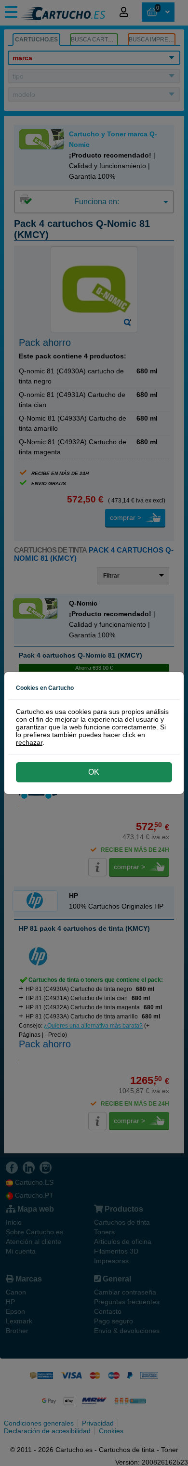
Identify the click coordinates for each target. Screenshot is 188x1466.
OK (93, 772)
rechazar (29, 742)
